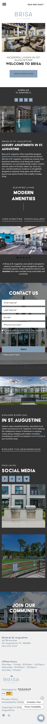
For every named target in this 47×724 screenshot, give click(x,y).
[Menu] (4, 4)
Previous (2, 240)
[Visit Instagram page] (26, 100)
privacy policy (13, 333)
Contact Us (23, 617)
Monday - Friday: (12, 664)
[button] (21, 449)
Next (44, 240)
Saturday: (7, 667)
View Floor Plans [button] (23, 74)
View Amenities (12, 219)
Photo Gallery (34, 219)
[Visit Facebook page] (16, 100)
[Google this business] (21, 100)
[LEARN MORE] (7, 119)
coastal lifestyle (36, 436)
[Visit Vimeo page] (31, 100)
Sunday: (6, 670)
